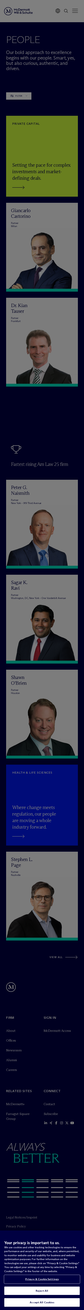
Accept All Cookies (42, 1302)
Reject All (42, 1290)
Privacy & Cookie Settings (42, 1279)
